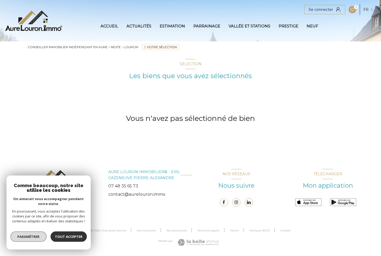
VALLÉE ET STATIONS (249, 26)
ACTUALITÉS (138, 26)
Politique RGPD (260, 230)
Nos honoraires (146, 230)
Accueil (109, 26)
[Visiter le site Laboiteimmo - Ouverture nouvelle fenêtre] (198, 242)
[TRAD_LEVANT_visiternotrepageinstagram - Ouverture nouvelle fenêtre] (236, 202)
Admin (234, 230)
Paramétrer (29, 236)
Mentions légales (208, 230)
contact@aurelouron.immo (136, 194)
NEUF (312, 26)
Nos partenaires (177, 230)
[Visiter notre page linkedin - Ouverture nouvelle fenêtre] (249, 202)
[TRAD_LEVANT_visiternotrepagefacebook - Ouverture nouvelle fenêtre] (224, 202)
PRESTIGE (288, 26)
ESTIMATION (172, 26)
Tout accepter (68, 236)
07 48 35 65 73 (123, 186)
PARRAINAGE (206, 26)
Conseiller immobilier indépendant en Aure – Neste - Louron (83, 47)
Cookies (285, 230)
